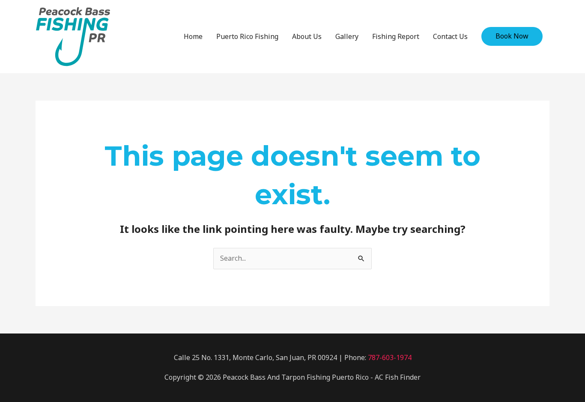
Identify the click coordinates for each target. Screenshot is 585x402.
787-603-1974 (390, 357)
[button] (512, 36)
